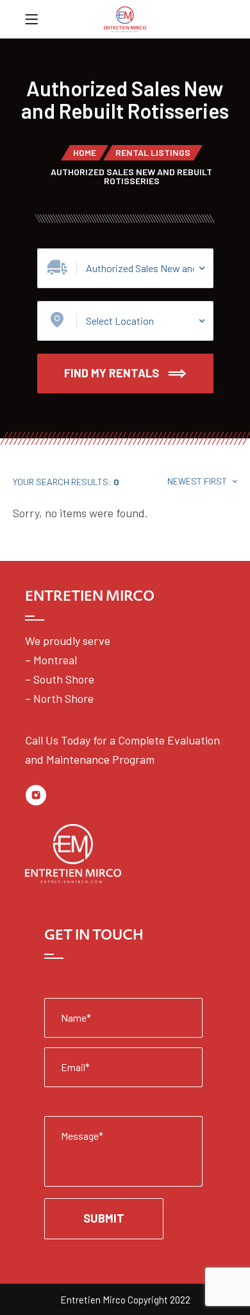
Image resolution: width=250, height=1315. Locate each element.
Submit (103, 1218)
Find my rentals (111, 373)
